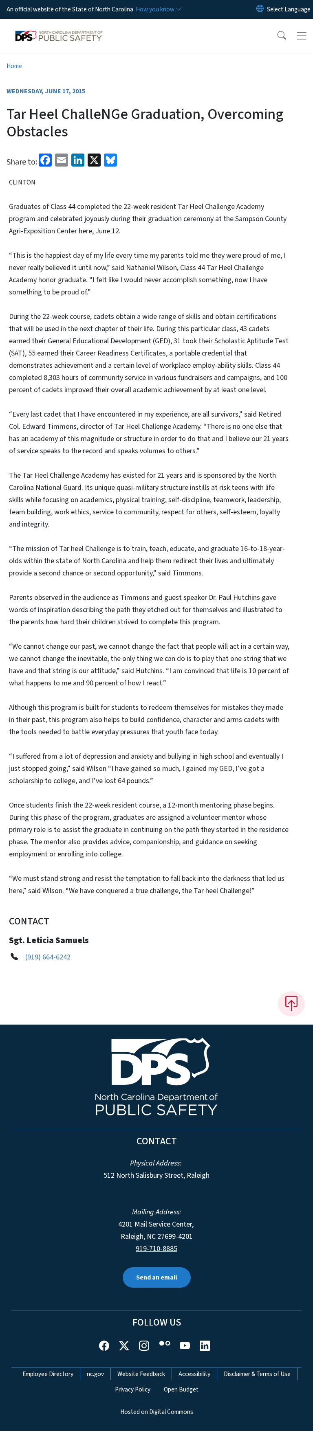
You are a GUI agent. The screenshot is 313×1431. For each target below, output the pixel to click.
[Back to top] (291, 1003)
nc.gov (95, 1374)
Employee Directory (47, 1374)
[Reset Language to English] (260, 9)
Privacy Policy (132, 1389)
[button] (276, 36)
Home (14, 65)
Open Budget (181, 1389)
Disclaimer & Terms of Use (257, 1374)
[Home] (59, 28)
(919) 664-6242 (48, 957)
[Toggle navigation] (301, 36)
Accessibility (194, 1374)
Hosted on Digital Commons (156, 1411)
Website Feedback (141, 1374)
